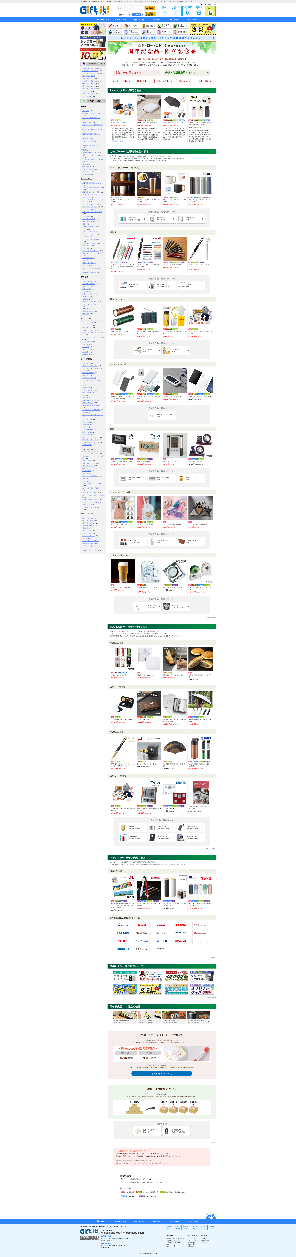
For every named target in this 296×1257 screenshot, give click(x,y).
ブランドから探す (163, 81)
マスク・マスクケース (89, 281)
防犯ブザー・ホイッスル (90, 440)
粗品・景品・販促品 (88, 76)
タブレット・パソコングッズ (91, 194)
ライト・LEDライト (88, 536)
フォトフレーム (87, 531)
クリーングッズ (87, 419)
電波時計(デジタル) (88, 523)
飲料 (83, 395)
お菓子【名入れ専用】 (89, 400)
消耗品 (84, 412)
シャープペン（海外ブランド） (92, 145)
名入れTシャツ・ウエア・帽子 (91, 483)
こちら (214, 4)
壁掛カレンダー (180, 1238)
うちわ (84, 481)
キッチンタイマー (88, 390)
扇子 (83, 478)
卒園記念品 (177, 1242)
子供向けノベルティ (88, 83)
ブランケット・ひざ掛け (90, 502)
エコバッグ (169, 1244)
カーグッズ (85, 347)
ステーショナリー (86, 179)
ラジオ (84, 538)
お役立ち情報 (204, 81)
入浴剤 (84, 299)
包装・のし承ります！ (129, 72)
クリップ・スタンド (88, 219)
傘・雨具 (85, 352)
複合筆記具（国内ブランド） (91, 134)
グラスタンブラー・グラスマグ (92, 380)
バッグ (84, 473)
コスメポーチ (86, 286)
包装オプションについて (162, 1074)
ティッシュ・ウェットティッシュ (92, 415)
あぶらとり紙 (86, 289)
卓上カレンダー (170, 1238)
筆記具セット (86, 172)
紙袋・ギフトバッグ (88, 468)
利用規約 (190, 1246)
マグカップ (85, 363)
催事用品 (85, 354)
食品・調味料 (86, 392)
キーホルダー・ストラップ (90, 499)
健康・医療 (85, 314)
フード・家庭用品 (86, 359)
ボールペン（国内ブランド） (91, 113)
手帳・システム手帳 (88, 231)
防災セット (85, 434)
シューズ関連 (86, 424)
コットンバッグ (87, 460)
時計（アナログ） (88, 520)
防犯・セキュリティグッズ (90, 437)
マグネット (85, 216)
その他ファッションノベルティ (92, 507)
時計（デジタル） (88, 518)
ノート (84, 229)
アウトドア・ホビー (87, 318)
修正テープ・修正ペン (89, 263)
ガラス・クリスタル (88, 94)
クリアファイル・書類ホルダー (92, 239)
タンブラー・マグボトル (90, 366)
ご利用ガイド (191, 1238)
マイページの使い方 (193, 1240)
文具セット (85, 248)
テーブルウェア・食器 (89, 378)
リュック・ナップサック (90, 476)
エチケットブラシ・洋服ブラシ (92, 488)
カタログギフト (87, 445)
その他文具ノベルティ (89, 272)
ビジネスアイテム (88, 258)
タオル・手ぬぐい (88, 403)
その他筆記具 (86, 174)
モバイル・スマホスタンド (90, 209)
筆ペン (84, 164)
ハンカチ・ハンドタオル (90, 492)
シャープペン (86, 138)
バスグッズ (85, 296)
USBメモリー (86, 197)
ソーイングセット (88, 422)
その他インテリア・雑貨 (90, 550)
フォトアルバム (87, 533)
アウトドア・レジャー (89, 322)
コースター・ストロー (89, 385)
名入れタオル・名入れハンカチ (92, 405)
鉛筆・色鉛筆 (86, 166)
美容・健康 (84, 277)
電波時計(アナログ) (88, 525)
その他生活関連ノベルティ (90, 442)
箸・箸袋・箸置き (88, 373)
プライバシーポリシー (207, 1242)
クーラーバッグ (87, 325)
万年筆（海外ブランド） (90, 152)
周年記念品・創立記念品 (90, 68)
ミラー (84, 291)
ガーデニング (86, 349)
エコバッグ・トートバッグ (90, 453)
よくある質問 (191, 1244)
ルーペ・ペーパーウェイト (90, 251)
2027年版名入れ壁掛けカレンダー (93, 187)
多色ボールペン (87, 122)
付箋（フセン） (87, 224)
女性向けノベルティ (88, 88)
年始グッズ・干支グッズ (90, 81)
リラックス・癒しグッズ (90, 301)
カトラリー (85, 375)
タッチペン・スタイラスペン (91, 207)
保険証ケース (86, 309)
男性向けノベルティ (88, 86)
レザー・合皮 (86, 91)
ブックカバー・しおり (89, 234)
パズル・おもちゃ (88, 543)
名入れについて (192, 1242)
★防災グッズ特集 (117, 141)
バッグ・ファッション (88, 449)
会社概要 (204, 1238)
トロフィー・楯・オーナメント (92, 546)
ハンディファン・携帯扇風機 (91, 410)
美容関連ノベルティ (88, 284)
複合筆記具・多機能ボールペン (92, 129)
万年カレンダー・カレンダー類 (92, 253)
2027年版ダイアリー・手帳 (91, 192)
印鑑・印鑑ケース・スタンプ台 (92, 212)
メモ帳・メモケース (88, 226)
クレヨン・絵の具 (88, 169)
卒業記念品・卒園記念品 (90, 71)
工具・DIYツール (87, 429)
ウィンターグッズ (88, 78)
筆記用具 (83, 106)
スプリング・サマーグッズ (90, 73)
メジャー (85, 427)
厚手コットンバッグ (88, 463)
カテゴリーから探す (120, 81)
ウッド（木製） (87, 96)
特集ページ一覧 (170, 1246)
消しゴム (85, 265)
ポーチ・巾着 (86, 471)
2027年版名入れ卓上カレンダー (92, 183)
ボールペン (85, 111)
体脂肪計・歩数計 (88, 311)
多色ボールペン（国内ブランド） (92, 125)
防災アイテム (86, 432)
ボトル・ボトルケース (89, 330)
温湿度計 (85, 528)
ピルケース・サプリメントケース (92, 304)
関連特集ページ (184, 81)
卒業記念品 (169, 1242)
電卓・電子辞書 (87, 221)
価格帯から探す (142, 81)
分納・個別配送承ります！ (180, 72)
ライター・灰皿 (87, 505)
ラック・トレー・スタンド (90, 541)
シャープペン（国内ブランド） (92, 141)
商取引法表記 (205, 1240)
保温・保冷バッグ (88, 466)
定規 (83, 260)
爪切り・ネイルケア (88, 294)
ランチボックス (87, 327)
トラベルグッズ (87, 342)
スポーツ (85, 344)
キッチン (85, 387)
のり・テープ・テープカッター (92, 268)
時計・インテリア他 (87, 514)
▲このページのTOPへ (210, 617)
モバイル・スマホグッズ (90, 204)
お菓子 (84, 398)
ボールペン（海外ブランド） (91, 118)
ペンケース (85, 237)
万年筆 (84, 150)
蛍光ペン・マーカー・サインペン (92, 155)
